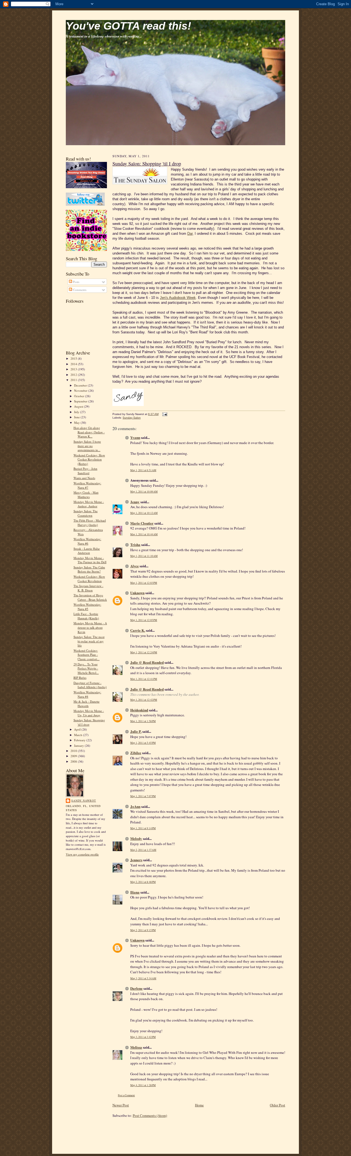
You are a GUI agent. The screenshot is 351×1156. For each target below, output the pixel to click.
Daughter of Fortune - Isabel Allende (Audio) (90, 685)
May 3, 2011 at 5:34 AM (143, 978)
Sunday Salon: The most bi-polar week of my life (88, 641)
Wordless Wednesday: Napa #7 (87, 485)
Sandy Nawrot (83, 800)
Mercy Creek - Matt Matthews (85, 494)
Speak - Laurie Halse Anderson (86, 550)
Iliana (135, 892)
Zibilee (135, 752)
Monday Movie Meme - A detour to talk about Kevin (90, 627)
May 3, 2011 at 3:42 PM (143, 1037)
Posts (75, 282)
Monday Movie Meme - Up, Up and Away (88, 713)
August (79, 406)
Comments (79, 290)
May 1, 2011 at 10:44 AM (144, 534)
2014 (74, 364)
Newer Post (120, 1105)
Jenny (135, 501)
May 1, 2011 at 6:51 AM (143, 470)
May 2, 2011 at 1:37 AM (143, 850)
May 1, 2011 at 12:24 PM (143, 652)
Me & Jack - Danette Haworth (86, 703)
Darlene (136, 988)
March (78, 735)
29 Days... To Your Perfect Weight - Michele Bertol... (86, 668)
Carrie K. (137, 630)
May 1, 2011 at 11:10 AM (144, 556)
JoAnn (135, 806)
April (77, 729)
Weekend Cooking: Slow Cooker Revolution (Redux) (89, 459)
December (81, 385)
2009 (74, 756)
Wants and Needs (84, 478)
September (81, 401)
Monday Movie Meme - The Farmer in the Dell (89, 560)
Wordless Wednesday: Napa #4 (87, 694)
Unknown (137, 592)
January (79, 745)
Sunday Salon (132, 417)
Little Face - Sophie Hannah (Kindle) (86, 616)
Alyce (134, 565)
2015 (74, 358)
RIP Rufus (79, 678)
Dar (190, 233)
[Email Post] (164, 414)
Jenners (136, 859)
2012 (74, 375)
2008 (74, 761)
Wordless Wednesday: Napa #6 (87, 541)
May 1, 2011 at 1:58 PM (143, 721)
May (77, 422)
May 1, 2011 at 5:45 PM (143, 743)
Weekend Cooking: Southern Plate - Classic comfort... (86, 654)
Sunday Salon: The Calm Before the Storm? (89, 569)
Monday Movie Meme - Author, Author (88, 504)
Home (199, 1105)
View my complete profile (82, 854)
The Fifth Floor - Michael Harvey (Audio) (89, 522)
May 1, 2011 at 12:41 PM (143, 679)
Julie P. (135, 731)
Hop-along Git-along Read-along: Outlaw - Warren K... (89, 432)
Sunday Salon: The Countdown (85, 513)
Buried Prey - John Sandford (85, 471)
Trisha (135, 544)
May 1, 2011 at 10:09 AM (144, 491)
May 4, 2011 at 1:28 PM (143, 1085)
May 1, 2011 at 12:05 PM (143, 620)
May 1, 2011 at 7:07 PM (143, 796)
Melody (136, 838)
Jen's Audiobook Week (178, 298)
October (79, 396)
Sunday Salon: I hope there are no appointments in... (87, 445)
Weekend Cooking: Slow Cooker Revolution (89, 578)
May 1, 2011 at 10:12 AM (144, 513)
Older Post (277, 1105)
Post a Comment (126, 1095)
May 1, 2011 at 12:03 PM (143, 583)
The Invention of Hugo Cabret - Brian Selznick (90, 597)
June (77, 417)
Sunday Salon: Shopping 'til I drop (89, 722)
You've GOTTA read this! (128, 26)
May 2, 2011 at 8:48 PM (143, 882)
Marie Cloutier (142, 523)
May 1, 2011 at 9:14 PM (143, 828)
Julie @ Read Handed (147, 662)
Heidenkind (139, 710)
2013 (74, 369)
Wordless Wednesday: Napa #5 (87, 606)
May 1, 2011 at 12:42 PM (143, 700)
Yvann (135, 437)
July (77, 412)
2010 (74, 751)
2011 (74, 380)
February (80, 740)
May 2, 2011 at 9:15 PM (143, 930)
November (81, 390)
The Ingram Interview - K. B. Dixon (88, 588)
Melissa (136, 1047)
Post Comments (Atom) (150, 1115)
